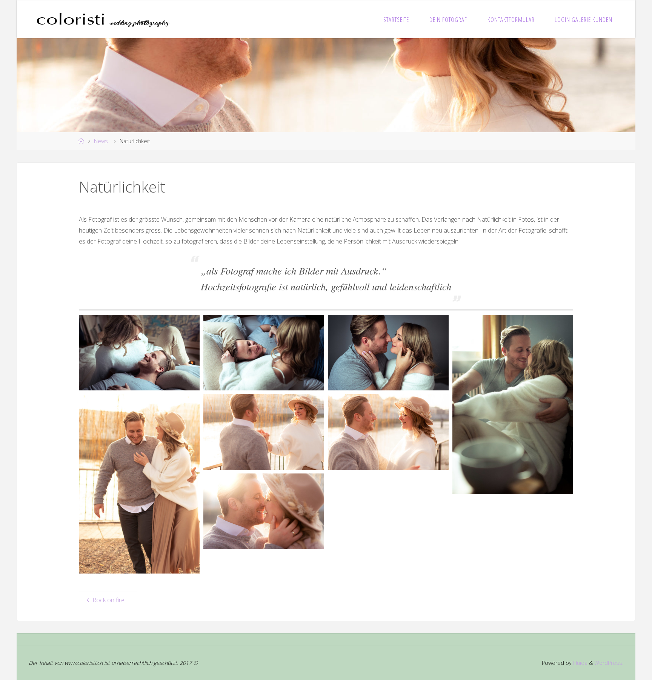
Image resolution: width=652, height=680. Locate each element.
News (101, 141)
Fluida (579, 662)
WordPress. (608, 662)
